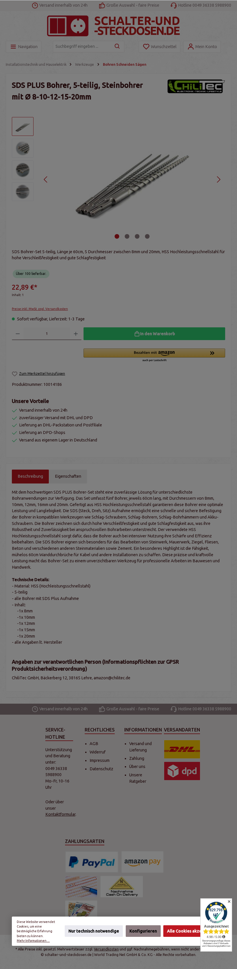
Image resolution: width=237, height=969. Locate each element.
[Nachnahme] (121, 886)
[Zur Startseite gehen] (118, 26)
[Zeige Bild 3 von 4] (137, 236)
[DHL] (182, 749)
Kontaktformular (60, 814)
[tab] (30, 476)
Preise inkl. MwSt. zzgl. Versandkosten (40, 309)
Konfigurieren (143, 931)
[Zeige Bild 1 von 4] (117, 236)
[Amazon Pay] (142, 862)
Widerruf (97, 752)
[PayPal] (91, 862)
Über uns (137, 766)
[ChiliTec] (196, 92)
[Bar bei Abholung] (81, 911)
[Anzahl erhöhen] (76, 333)
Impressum (100, 760)
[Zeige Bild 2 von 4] (127, 236)
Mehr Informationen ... (33, 940)
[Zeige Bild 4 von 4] (147, 236)
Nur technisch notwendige (93, 931)
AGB (94, 743)
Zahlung (136, 758)
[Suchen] (117, 46)
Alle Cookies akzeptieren (191, 931)
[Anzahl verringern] (18, 333)
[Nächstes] (218, 179)
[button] (154, 355)
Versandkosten (106, 949)
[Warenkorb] (227, 44)
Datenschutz (101, 769)
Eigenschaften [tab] (68, 476)
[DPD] (182, 771)
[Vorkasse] (81, 886)
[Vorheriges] (45, 179)
